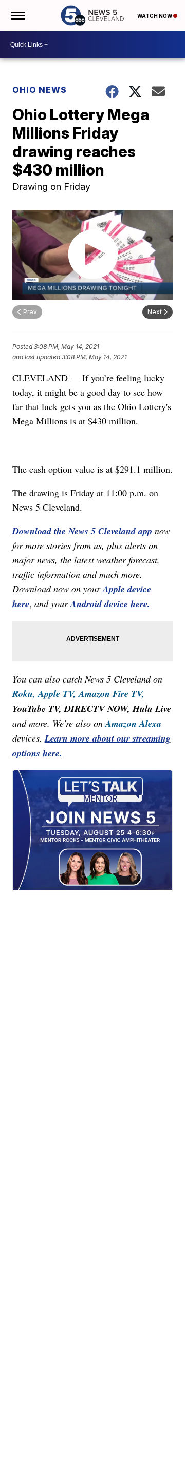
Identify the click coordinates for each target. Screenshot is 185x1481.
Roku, (23, 693)
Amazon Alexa (133, 723)
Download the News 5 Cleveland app (82, 530)
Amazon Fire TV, (111, 693)
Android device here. (110, 603)
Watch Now (155, 16)
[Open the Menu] (17, 15)
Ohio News (39, 90)
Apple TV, (57, 693)
